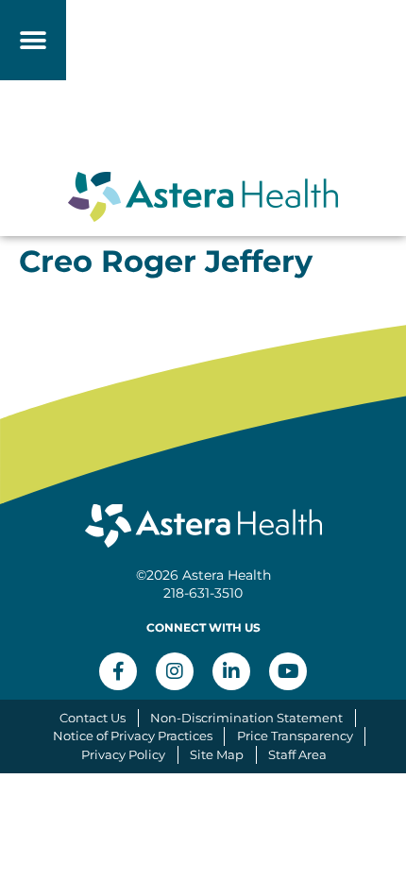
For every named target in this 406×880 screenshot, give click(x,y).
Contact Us (92, 717)
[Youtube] (288, 671)
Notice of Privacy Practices (132, 735)
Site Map (217, 754)
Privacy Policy (123, 754)
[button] (33, 40)
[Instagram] (175, 671)
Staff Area (297, 754)
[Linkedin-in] (231, 671)
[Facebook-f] (118, 671)
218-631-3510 (203, 592)
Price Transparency (295, 735)
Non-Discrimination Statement (246, 717)
